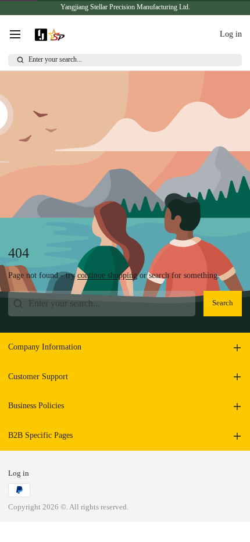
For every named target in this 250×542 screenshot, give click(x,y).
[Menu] (19, 34)
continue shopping (107, 275)
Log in (18, 473)
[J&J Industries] (49, 34)
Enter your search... (55, 59)
